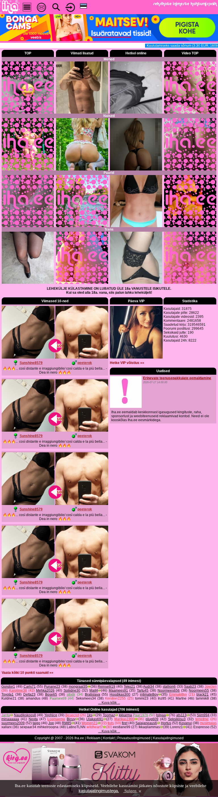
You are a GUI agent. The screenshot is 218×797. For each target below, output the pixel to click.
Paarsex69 (58, 698)
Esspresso (201, 727)
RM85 (66, 723)
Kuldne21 (8, 698)
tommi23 (141, 698)
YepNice (50, 715)
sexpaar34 (28, 727)
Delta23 (29, 694)
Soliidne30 (72, 690)
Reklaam (93, 738)
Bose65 (51, 694)
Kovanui (185, 723)
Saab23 (190, 687)
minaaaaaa (10, 719)
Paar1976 (140, 715)
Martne (181, 698)
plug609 (152, 719)
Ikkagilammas (149, 727)
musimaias (208, 723)
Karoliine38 (18, 690)
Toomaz (109, 715)
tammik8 (202, 698)
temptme (202, 719)
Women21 (89, 723)
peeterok (84, 363)
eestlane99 (121, 727)
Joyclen (211, 687)
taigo (36, 723)
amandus (33, 698)
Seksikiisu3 (177, 719)
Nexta (33, 719)
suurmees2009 (13, 723)
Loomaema (56, 719)
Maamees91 (118, 690)
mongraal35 (78, 687)
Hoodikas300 (120, 694)
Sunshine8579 (31, 363)
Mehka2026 (45, 690)
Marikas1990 (124, 719)
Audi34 (148, 687)
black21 (202, 694)
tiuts (111, 723)
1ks (89, 715)
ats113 (181, 715)
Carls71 (30, 687)
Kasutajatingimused (168, 738)
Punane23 (52, 687)
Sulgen (130, 791)
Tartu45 (142, 690)
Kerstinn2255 (115, 698)
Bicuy (71, 719)
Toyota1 (7, 694)
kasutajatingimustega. (99, 790)
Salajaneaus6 (146, 723)
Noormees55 (199, 690)
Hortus (166, 723)
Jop (51, 723)
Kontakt (109, 738)
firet (124, 723)
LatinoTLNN (76, 727)
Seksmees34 (86, 698)
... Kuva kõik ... (109, 703)
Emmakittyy (178, 694)
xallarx (6, 727)
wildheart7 (95, 727)
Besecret (72, 715)
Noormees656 (169, 690)
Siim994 (203, 715)
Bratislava (92, 694)
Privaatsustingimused (133, 738)
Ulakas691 (94, 719)
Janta (5, 715)
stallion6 (169, 687)
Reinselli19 (106, 687)
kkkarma (125, 715)
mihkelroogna (47, 727)
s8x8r (71, 694)
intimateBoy (149, 694)
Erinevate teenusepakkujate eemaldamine (177, 378)
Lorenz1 (176, 727)
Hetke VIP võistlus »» (127, 363)
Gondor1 (8, 687)
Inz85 (162, 698)
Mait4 (93, 690)
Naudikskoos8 (25, 715)
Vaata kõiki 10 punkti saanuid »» (27, 673)
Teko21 (129, 687)
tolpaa (161, 715)
